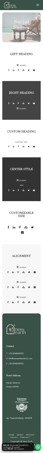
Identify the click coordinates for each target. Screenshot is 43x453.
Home (11, 435)
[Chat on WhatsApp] (38, 447)
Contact (25, 437)
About (20, 435)
